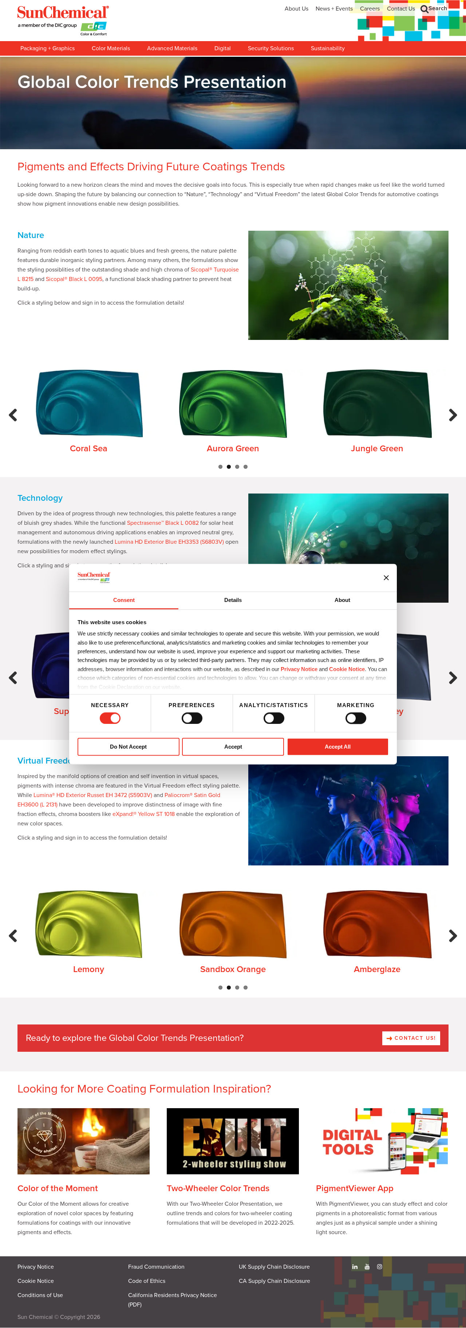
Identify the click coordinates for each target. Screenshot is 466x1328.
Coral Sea (88, 448)
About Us (296, 9)
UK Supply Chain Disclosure (274, 1266)
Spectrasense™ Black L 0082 (163, 523)
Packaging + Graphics (47, 48)
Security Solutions (271, 48)
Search (438, 8)
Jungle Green (377, 448)
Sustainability (328, 48)
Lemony (88, 969)
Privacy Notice (299, 669)
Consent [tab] (124, 600)
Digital (222, 48)
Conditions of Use (40, 1295)
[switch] (192, 718)
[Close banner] (386, 577)
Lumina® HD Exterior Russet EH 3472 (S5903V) (92, 795)
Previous (14, 422)
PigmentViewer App (355, 1188)
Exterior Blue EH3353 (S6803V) (184, 542)
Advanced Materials (172, 48)
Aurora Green (233, 448)
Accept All (338, 747)
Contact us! (414, 1038)
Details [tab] (233, 600)
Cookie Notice (35, 1281)
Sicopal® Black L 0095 (74, 279)
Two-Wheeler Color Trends (218, 1188)
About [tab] (342, 600)
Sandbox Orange (233, 969)
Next (452, 422)
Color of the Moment (57, 1188)
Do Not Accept (128, 747)
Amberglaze (377, 969)
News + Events (334, 9)
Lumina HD (129, 542)
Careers (370, 9)
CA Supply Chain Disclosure (274, 1281)
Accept (233, 747)
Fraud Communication (156, 1266)
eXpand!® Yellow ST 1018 (143, 814)
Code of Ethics (146, 1281)
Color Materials (111, 48)
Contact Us (401, 9)
